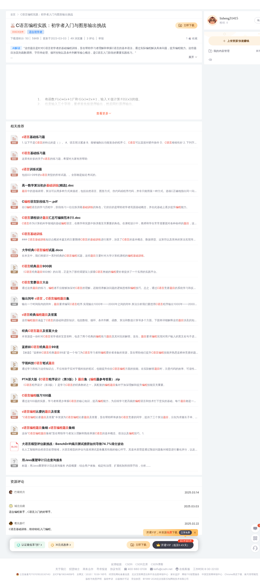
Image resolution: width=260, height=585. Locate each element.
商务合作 (88, 569)
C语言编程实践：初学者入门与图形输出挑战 (61, 25)
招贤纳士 (74, 569)
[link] (12, 14)
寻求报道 (102, 569)
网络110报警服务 (190, 574)
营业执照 (135, 578)
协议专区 (115, 569)
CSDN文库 (142, 564)
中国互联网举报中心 (212, 574)
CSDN (128, 564)
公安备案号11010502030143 (35, 574)
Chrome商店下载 (233, 574)
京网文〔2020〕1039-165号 (92, 574)
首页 (12, 14)
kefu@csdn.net (163, 569)
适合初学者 (35, 31)
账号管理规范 (251, 574)
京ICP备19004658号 (63, 574)
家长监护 (175, 574)
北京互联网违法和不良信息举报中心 (150, 574)
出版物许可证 (122, 578)
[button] (193, 57)
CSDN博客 (157, 564)
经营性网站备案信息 (119, 574)
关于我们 (60, 569)
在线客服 (184, 569)
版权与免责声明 (94, 578)
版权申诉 (108, 578)
